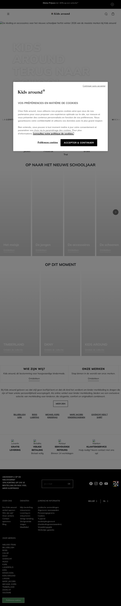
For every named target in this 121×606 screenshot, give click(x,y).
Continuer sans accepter (94, 86)
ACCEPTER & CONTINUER (79, 143)
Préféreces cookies (48, 142)
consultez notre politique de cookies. (53, 133)
